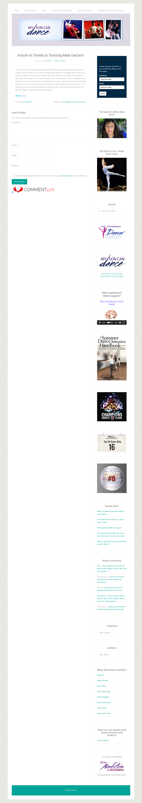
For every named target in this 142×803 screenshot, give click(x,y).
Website (15, 166)
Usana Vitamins (103, 740)
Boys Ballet (101, 686)
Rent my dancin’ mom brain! (111, 303)
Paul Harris (101, 596)
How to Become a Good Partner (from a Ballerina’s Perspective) (110, 579)
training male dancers (79, 102)
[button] (111, 316)
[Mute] (120, 322)
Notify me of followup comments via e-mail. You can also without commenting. (51, 176)
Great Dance (101, 708)
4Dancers (100, 675)
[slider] (110, 322)
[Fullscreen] (124, 322)
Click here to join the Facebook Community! (112, 275)
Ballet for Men (102, 681)
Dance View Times (104, 703)
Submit (102, 93)
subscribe (65, 176)
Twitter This (21, 96)
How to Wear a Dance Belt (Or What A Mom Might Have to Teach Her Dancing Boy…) (112, 568)
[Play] (100, 322)
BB (98, 566)
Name (15, 145)
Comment (16, 122)
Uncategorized (27, 102)
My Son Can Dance (71, 30)
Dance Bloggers (103, 697)
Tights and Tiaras (103, 713)
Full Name (103, 75)
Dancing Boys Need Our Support (109, 528)
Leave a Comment (59, 61)
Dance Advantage (103, 692)
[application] (112, 316)
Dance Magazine (67, 102)
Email (15, 155)
